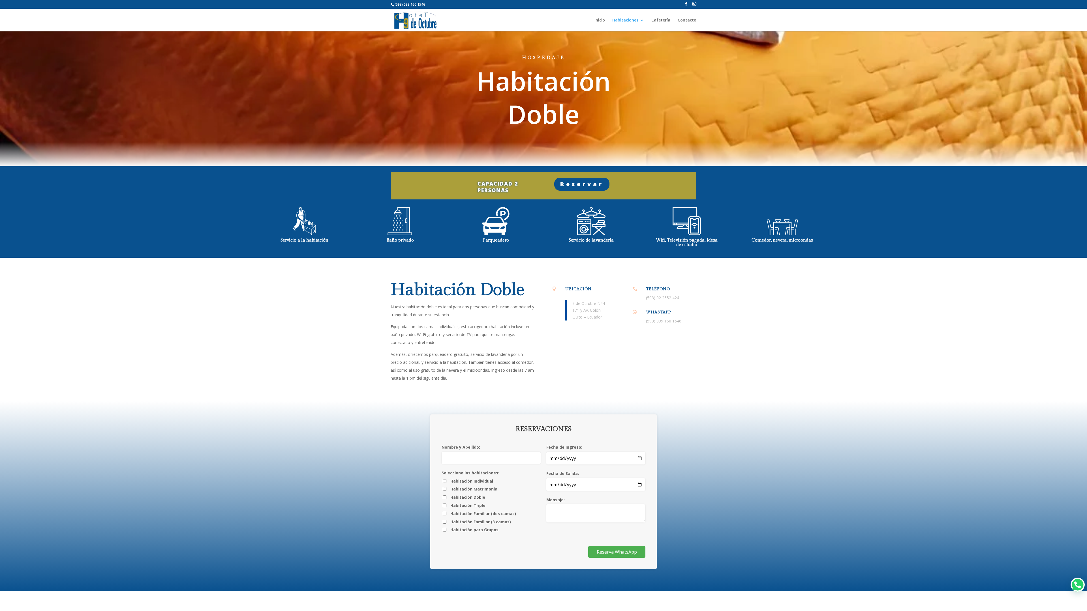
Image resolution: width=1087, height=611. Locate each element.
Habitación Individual (471, 481)
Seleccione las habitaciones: (470, 473)
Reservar (582, 184)
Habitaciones (625, 20)
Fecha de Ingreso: (564, 447)
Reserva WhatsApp (617, 552)
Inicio (599, 20)
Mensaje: (555, 499)
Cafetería (660, 20)
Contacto (687, 20)
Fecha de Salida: (562, 473)
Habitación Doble (467, 497)
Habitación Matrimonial (474, 489)
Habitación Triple (467, 505)
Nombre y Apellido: (461, 447)
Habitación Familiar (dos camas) (483, 513)
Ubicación (578, 289)
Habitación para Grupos (474, 529)
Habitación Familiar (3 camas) (480, 521)
